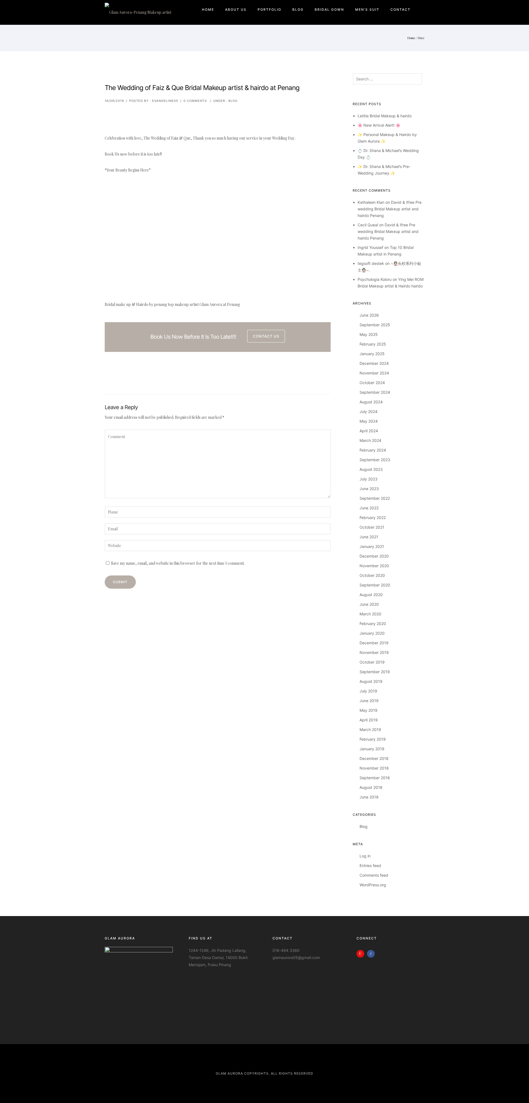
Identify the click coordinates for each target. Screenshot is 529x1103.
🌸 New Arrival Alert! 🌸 (379, 125)
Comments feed (374, 875)
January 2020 (372, 633)
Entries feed (370, 865)
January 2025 (372, 353)
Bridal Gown (329, 9)
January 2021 (372, 546)
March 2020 (370, 614)
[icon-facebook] (372, 954)
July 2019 (368, 691)
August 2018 (371, 787)
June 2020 (369, 604)
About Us (236, 9)
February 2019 (373, 739)
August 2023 (371, 469)
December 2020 (374, 556)
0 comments (195, 101)
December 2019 (374, 642)
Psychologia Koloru (375, 279)
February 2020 (373, 623)
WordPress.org (373, 884)
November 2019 (374, 652)
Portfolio (269, 9)
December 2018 (374, 758)
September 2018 (375, 777)
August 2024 (371, 402)
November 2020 (374, 565)
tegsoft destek (371, 263)
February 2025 (373, 344)
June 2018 (369, 797)
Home (208, 9)
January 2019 (372, 748)
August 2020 (371, 594)
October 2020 (372, 575)
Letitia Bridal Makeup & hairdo (385, 115)
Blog (298, 9)
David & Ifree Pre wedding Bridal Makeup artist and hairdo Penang (390, 209)
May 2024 (369, 421)
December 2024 (374, 363)
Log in (365, 856)
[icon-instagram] (362, 954)
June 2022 (369, 508)
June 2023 (369, 488)
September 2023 (375, 459)
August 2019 (371, 681)
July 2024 (368, 411)
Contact (400, 9)
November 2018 (374, 768)
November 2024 (374, 373)
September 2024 (375, 392)
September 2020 (375, 585)
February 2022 (373, 517)
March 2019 (370, 729)
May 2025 (369, 334)
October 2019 (372, 662)
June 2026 (369, 315)
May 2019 (368, 710)
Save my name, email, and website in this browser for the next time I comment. (178, 563)
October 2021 (372, 527)
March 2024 (370, 440)
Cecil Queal (368, 224)
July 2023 (368, 479)
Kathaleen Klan (371, 202)
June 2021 (369, 536)
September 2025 (375, 324)
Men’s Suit (367, 9)
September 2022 (375, 498)
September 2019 (375, 671)
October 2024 (372, 382)
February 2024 (373, 450)
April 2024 (369, 430)
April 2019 (369, 720)
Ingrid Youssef (370, 247)
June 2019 (369, 700)
